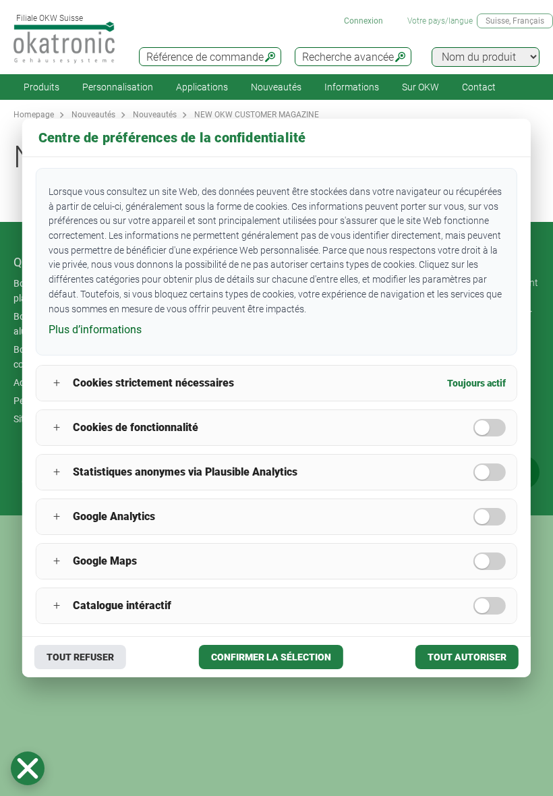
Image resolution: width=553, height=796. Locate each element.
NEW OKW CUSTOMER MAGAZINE (256, 114)
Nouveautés (276, 87)
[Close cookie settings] (28, 768)
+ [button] (56, 383)
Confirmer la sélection (271, 657)
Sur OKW (420, 87)
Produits (41, 87)
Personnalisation (117, 87)
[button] (28, 768)
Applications (202, 87)
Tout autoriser (467, 657)
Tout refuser (80, 657)
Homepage (33, 114)
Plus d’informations (95, 329)
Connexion (363, 21)
